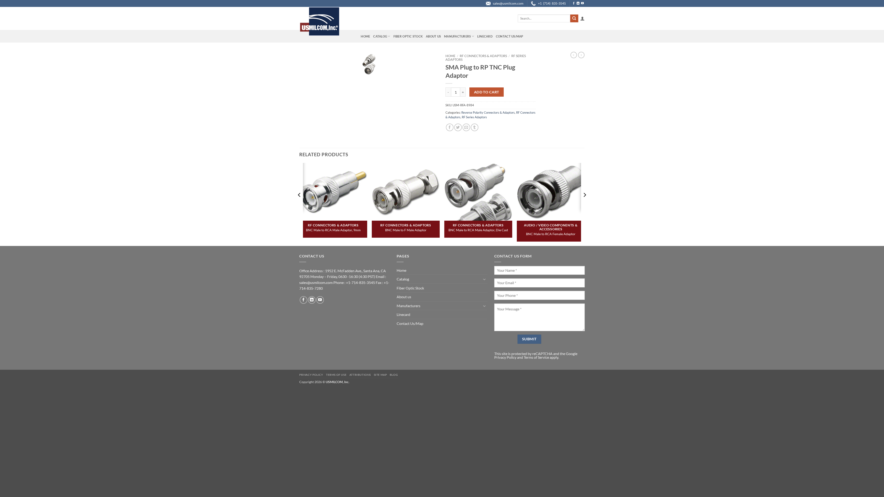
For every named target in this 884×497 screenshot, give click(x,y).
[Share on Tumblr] (474, 127)
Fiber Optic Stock (408, 36)
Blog (394, 374)
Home (365, 36)
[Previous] (299, 204)
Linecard (485, 36)
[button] (582, 18)
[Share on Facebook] (450, 127)
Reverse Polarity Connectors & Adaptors (488, 112)
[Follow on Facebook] (573, 3)
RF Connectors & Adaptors (483, 56)
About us (433, 36)
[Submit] (574, 18)
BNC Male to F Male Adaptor (406, 230)
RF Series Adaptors (474, 117)
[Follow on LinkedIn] (578, 3)
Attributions (360, 374)
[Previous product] (581, 55)
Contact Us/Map (509, 36)
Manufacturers (457, 36)
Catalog (380, 36)
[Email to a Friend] (466, 127)
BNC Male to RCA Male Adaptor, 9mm (333, 230)
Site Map (380, 374)
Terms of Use (336, 374)
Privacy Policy (505, 357)
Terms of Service (536, 357)
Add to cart (486, 92)
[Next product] (573, 55)
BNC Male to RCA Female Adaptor (551, 234)
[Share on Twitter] (458, 127)
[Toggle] (484, 279)
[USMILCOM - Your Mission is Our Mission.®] (319, 21)
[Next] (584, 204)
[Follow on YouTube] (582, 3)
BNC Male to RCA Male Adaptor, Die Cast (478, 230)
